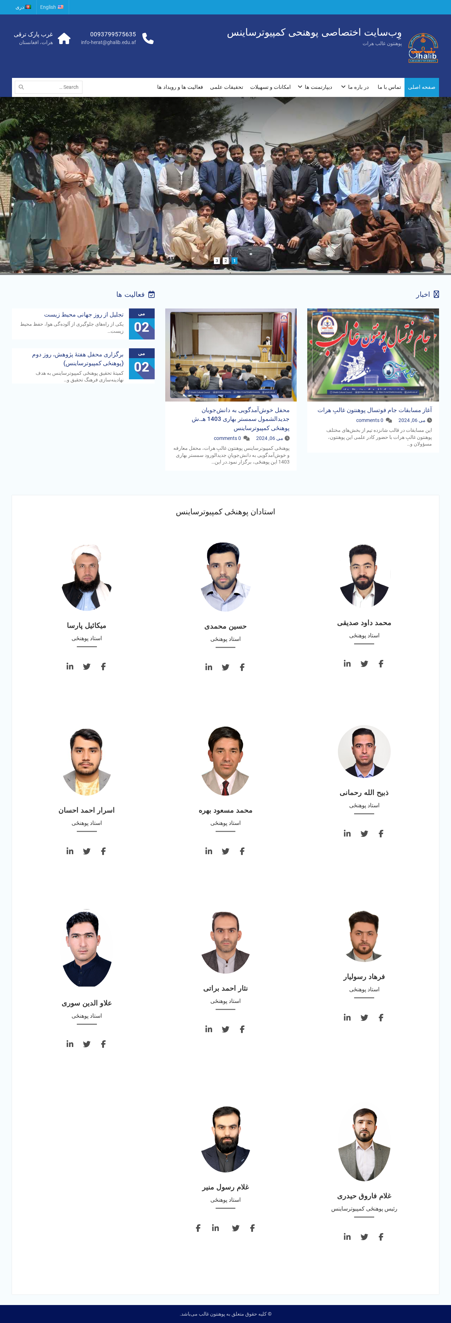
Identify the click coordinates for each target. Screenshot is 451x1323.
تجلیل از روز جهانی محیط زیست (84, 314)
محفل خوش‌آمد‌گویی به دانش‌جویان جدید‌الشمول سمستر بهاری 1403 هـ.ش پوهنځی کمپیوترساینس (241, 419)
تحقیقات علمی (226, 87)
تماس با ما (389, 87)
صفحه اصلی (421, 87)
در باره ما (358, 87)
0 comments (369, 420)
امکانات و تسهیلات (270, 87)
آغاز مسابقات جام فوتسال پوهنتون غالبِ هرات (374, 410)
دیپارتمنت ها (318, 87)
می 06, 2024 (412, 420)
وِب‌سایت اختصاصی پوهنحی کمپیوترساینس (314, 32)
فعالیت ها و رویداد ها (180, 87)
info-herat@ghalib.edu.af (108, 42)
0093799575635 (113, 34)
